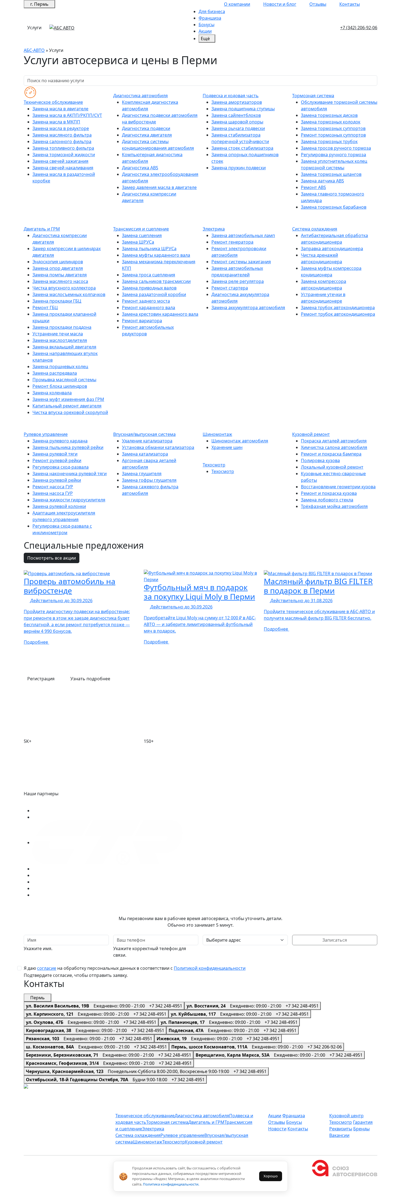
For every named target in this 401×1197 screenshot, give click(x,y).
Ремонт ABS (313, 187)
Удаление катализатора (147, 441)
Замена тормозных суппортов (333, 128)
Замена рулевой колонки (59, 506)
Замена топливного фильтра (63, 148)
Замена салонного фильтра (61, 141)
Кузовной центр (346, 1116)
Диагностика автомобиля (140, 96)
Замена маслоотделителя (59, 340)
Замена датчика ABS (322, 181)
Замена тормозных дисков (329, 115)
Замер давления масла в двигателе (159, 187)
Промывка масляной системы (64, 380)
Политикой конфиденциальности (210, 968)
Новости (277, 1129)
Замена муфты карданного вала (156, 255)
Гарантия (363, 1122)
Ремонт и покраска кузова (329, 493)
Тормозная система (313, 96)
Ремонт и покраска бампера (331, 454)
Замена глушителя (141, 474)
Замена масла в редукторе (60, 128)
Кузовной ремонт (311, 434)
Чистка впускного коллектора (64, 288)
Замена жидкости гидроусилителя (68, 500)
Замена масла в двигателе (60, 109)
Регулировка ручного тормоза (333, 155)
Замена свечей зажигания (60, 161)
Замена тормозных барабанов (333, 207)
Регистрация (41, 679)
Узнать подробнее (90, 679)
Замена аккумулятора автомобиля (248, 308)
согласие (46, 968)
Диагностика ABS (140, 168)
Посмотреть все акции (51, 558)
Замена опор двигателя (57, 268)
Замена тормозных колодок (330, 122)
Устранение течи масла (57, 334)
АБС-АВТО (34, 50)
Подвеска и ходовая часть (231, 96)
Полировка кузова (320, 460)
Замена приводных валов (149, 288)
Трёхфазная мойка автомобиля (334, 506)
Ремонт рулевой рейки (56, 460)
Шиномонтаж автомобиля (239, 441)
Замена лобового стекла (327, 500)
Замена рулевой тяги (54, 454)
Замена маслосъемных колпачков (68, 294)
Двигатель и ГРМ (42, 229)
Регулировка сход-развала (60, 467)
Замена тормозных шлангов (331, 174)
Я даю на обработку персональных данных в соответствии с (135, 968)
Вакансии (339, 1135)
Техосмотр (214, 465)
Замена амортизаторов (236, 102)
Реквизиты (340, 1129)
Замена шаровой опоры (237, 122)
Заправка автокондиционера (332, 249)
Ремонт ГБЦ (45, 308)
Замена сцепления (142, 235)
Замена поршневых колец (60, 366)
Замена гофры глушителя (149, 480)
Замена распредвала (54, 373)
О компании (237, 4)
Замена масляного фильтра (62, 135)
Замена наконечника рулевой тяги (69, 474)
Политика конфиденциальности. (171, 1184)
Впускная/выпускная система (144, 434)
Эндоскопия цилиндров (57, 262)
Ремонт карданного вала (148, 308)
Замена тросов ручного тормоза (336, 148)
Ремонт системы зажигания (241, 262)
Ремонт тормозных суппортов (333, 135)
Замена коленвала (52, 393)
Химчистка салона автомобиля (334, 447)
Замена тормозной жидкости (63, 155)
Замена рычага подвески (238, 128)
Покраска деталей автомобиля (334, 441)
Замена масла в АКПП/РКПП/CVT (67, 115)
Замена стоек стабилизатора (242, 148)
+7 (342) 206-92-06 (358, 28)
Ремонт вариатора (142, 321)
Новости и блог (279, 4)
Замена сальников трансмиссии (156, 281)
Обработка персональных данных (210, 1194)
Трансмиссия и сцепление (141, 229)
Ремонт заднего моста (146, 301)
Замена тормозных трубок (329, 141)
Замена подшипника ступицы (243, 109)
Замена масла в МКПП (56, 122)
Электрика (214, 229)
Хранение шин (227, 447)
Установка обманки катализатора (158, 447)
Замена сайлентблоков (236, 115)
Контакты (349, 4)
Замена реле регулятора (237, 281)
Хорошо (271, 1176)
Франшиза (210, 18)
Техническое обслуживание (53, 102)
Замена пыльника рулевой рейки (67, 447)
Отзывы (317, 4)
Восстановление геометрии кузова (338, 487)
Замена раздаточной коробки (154, 294)
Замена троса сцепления (148, 275)
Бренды (361, 1129)
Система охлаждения (314, 229)
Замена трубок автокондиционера (338, 308)
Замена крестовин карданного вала (160, 314)
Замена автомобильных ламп (243, 235)
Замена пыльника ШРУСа (149, 249)
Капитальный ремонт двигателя (66, 406)
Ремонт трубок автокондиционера (338, 314)
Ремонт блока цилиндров (59, 386)
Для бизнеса (212, 11)
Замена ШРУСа (138, 242)
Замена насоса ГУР (52, 493)
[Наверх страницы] (35, 1087)
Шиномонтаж (217, 434)
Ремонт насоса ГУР (52, 487)
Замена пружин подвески (238, 168)
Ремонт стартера (229, 288)
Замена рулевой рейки (56, 480)
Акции (205, 31)
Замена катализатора (145, 454)
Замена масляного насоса (60, 281)
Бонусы (206, 25)
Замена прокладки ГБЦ (56, 301)
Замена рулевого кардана (60, 441)
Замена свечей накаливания (62, 168)
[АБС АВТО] (61, 27)
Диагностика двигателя (147, 135)
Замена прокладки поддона (61, 327)
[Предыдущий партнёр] (29, 802)
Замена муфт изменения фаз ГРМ (68, 399)
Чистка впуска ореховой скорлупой (70, 412)
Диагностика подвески (146, 128)
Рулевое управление (46, 434)
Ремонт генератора (232, 242)
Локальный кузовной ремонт (332, 467)
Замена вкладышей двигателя (64, 347)
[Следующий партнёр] (40, 802)
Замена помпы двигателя (59, 275)
